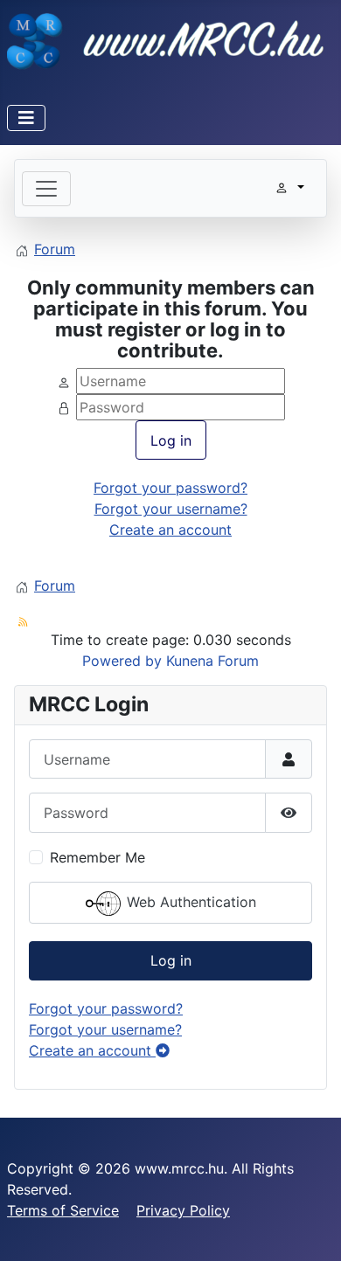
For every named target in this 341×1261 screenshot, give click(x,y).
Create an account (170, 529)
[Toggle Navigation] (26, 118)
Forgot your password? (170, 487)
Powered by (122, 660)
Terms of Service (63, 1210)
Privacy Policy (183, 1210)
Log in (170, 440)
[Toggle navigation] (46, 188)
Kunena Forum (212, 660)
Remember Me (97, 857)
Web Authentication (189, 902)
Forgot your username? (170, 508)
